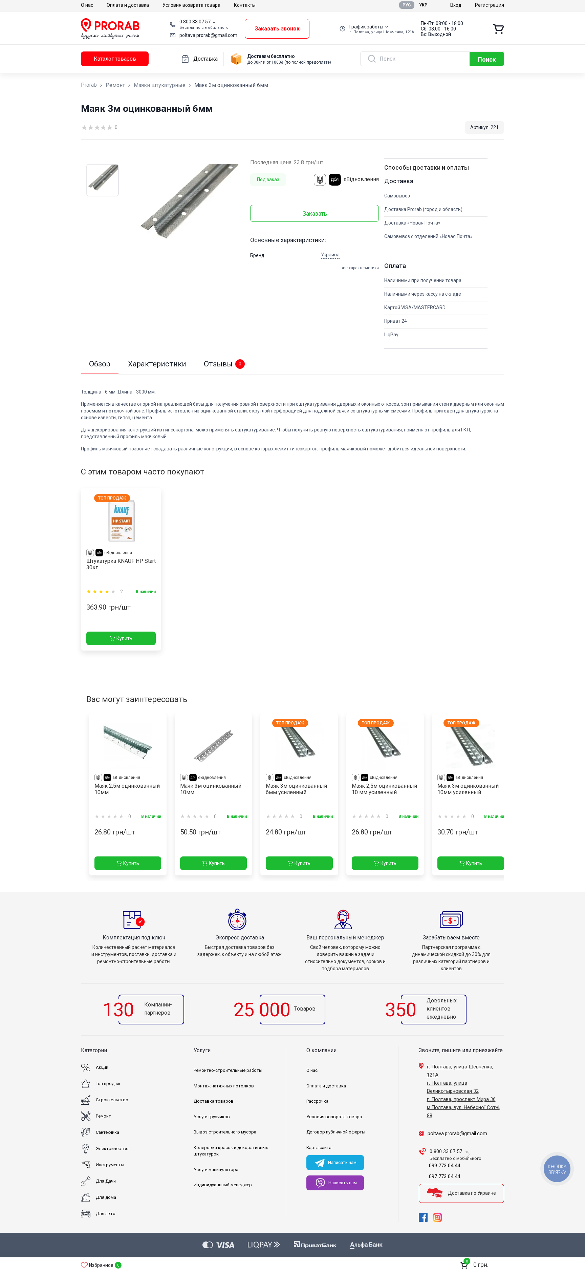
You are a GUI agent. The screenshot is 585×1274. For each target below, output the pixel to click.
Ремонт (115, 85)
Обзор (99, 364)
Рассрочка (317, 1101)
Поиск (487, 59)
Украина (330, 254)
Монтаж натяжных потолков (224, 1085)
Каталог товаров (115, 59)
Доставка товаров (214, 1101)
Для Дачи (106, 1181)
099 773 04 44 (444, 1166)
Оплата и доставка (128, 5)
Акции (102, 1067)
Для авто (105, 1213)
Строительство (112, 1099)
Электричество (112, 1148)
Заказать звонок (277, 28)
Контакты (245, 5)
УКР (423, 5)
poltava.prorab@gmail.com (208, 35)
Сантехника (107, 1132)
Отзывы (222, 364)
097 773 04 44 (444, 1176)
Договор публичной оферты (335, 1131)
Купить (124, 638)
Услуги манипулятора (216, 1169)
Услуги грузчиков (212, 1116)
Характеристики (157, 364)
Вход (455, 5)
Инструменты (110, 1164)
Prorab (89, 85)
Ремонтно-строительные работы (228, 1070)
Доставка (205, 59)
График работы (366, 26)
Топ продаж (108, 1083)
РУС (407, 5)
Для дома (106, 1197)
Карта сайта (318, 1147)
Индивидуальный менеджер (223, 1184)
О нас (87, 5)
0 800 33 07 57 (195, 21)
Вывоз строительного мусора (225, 1131)
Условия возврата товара (191, 5)
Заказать (314, 213)
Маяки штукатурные (160, 85)
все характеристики (360, 268)
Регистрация (489, 5)
